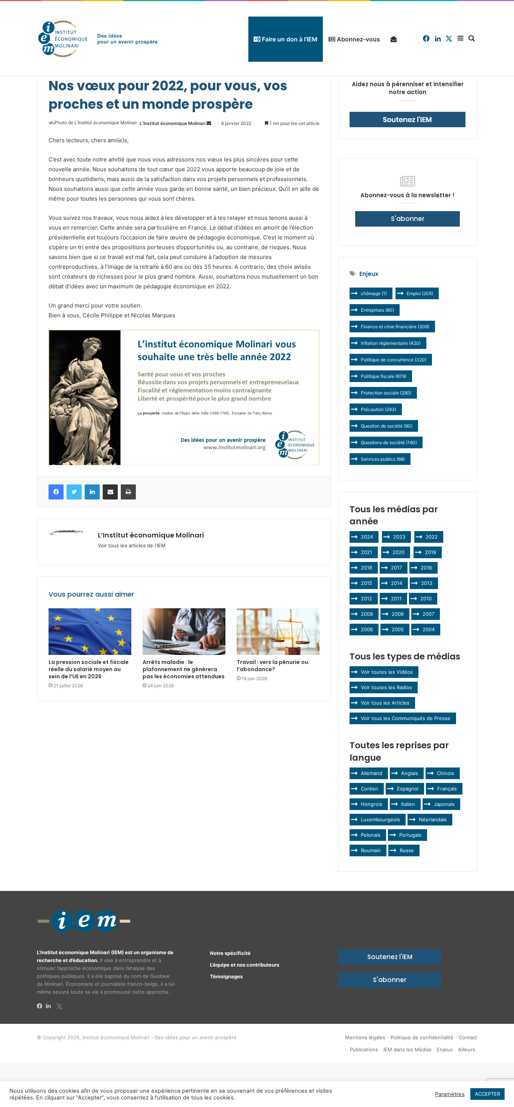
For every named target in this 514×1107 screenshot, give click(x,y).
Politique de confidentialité (422, 1037)
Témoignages (226, 976)
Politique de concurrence (393, 359)
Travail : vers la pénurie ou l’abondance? (272, 665)
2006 (367, 629)
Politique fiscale (383, 376)
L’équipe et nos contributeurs (244, 965)
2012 (366, 598)
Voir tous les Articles (385, 703)
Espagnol (407, 789)
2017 (396, 568)
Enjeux (445, 1049)
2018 (366, 568)
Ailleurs (466, 1049)
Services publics (383, 459)
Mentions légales (365, 1037)
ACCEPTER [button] (487, 1094)
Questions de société (389, 442)
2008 (398, 614)
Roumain (371, 850)
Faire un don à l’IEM (289, 39)
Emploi (420, 293)
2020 (398, 552)
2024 (367, 537)
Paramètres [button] (450, 1094)
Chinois (445, 773)
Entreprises (377, 310)
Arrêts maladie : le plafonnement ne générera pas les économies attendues (184, 669)
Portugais (410, 835)
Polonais (370, 835)
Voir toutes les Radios (386, 687)
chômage (374, 293)
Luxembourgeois (380, 819)
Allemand (371, 773)
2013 (426, 583)
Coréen (369, 789)
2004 (429, 629)
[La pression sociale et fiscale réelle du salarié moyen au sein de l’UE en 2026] (90, 631)
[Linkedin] (50, 1006)
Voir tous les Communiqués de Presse (405, 718)
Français (447, 789)
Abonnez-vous (357, 39)
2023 (399, 537)
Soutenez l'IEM (389, 956)
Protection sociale (386, 393)
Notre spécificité (230, 953)
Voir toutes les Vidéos (387, 672)
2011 (396, 598)
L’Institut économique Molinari (172, 123)
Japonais (444, 804)
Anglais (409, 773)
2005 (398, 629)
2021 (366, 552)
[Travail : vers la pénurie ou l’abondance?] (278, 631)
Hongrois (371, 804)
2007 (428, 614)
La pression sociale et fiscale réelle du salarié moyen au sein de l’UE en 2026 (89, 669)
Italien (408, 804)
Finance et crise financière (395, 326)
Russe (407, 850)
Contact (468, 1037)
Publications (364, 1049)
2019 (430, 552)
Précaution (378, 409)
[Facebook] (41, 1006)
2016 (426, 568)
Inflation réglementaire (391, 343)
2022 (432, 537)
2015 (366, 583)
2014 (396, 583)
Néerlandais (433, 819)
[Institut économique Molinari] (98, 38)
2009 (367, 614)
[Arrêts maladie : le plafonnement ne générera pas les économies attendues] (184, 631)
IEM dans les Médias (407, 1049)
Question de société (386, 426)
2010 (426, 598)
